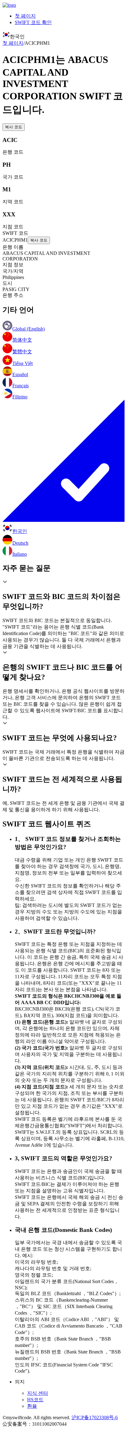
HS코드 (35, 1399)
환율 (32, 1406)
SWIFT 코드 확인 (33, 22)
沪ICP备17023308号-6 (95, 1417)
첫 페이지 (25, 16)
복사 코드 (13, 127)
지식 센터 (37, 1393)
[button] (63, 595)
